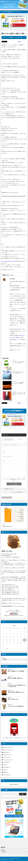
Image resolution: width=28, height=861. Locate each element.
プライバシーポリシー (10, 859)
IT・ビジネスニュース (7, 759)
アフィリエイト (6, 757)
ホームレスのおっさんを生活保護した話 (16, 706)
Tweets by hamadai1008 (14, 784)
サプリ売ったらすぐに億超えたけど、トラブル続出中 (18, 362)
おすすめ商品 (5, 762)
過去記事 (3, 657)
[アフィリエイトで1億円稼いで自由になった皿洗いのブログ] (14, 4)
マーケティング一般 (6, 747)
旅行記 (10, 379)
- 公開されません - (8, 456)
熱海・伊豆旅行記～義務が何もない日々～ (16, 692)
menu (25, 1)
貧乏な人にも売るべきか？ (13, 699)
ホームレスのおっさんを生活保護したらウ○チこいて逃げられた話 (17, 686)
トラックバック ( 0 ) (7, 439)
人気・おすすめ (6, 774)
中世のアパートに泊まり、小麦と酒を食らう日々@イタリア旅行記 (18, 394)
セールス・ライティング (7, 749)
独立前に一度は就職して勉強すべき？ (15, 678)
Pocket (19, 41)
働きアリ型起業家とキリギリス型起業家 (16, 671)
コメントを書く (19, 37)
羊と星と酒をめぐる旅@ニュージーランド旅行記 (18, 373)
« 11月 (7, 648)
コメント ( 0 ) (20, 439)
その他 (4, 769)
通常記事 (11, 37)
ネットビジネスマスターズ (8, 261)
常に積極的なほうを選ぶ (8, 488)
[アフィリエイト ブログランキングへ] (14, 614)
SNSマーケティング (6, 754)
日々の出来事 (5, 767)
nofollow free (13, 479)
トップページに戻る (6, 497)
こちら (10, 526)
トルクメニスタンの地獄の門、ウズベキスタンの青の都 (18, 383)
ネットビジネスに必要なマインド (17, 492)
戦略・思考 (9, 369)
